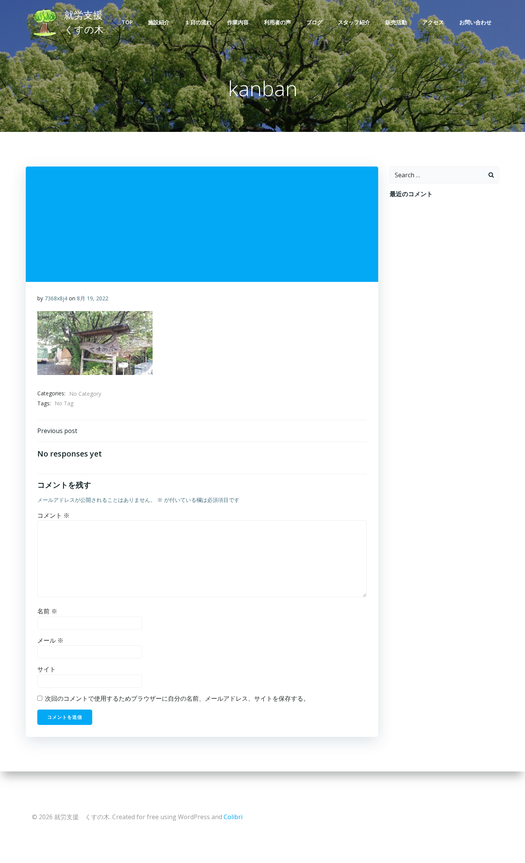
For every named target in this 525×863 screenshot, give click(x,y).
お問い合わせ (475, 22)
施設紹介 (158, 22)
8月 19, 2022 (92, 298)
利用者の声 (277, 22)
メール (50, 640)
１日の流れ (198, 22)
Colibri (233, 817)
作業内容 (238, 22)
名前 (47, 611)
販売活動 (396, 22)
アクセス (433, 22)
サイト (46, 669)
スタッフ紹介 (354, 22)
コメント (53, 515)
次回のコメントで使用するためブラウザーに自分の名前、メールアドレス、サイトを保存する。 (177, 698)
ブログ (314, 22)
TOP (127, 22)
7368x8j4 (56, 298)
